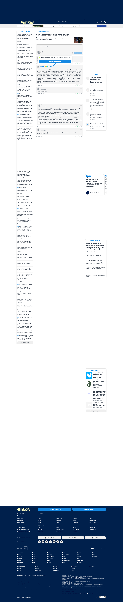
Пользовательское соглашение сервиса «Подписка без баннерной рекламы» (78, 593)
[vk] (43, 541)
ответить (40, 85)
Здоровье (40, 531)
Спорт (90, 518)
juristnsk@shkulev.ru (50, 585)
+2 (77, 93)
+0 (77, 63)
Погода (51, 18)
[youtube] (61, 541)
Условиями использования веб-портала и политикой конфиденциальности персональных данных (82, 584)
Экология (91, 525)
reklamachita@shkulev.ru (87, 576)
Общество (75, 516)
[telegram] (39, 541)
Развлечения (76, 529)
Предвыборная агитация (23, 529)
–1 (81, 93)
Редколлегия (86, 18)
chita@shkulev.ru (33, 584)
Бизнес (39, 518)
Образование (59, 531)
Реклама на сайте (21, 516)
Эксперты (93, 18)
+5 (77, 85)
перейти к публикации (44, 31)
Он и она (75, 518)
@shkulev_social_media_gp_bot (77, 577)
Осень (74, 520)
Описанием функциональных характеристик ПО (72, 583)
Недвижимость (29, 18)
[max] (54, 541)
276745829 (42, 66)
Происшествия (76, 525)
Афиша (65, 18)
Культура (58, 520)
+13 (77, 136)
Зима (57, 516)
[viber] (50, 541)
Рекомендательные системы (68, 591)
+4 (77, 126)
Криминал (59, 518)
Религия (75, 531)
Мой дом (58, 525)
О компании (20, 520)
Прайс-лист (20, 518)
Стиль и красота (93, 520)
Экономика (92, 527)
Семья (90, 516)
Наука (57, 527)
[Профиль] (104, 22)
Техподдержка (21, 527)
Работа (74, 527)
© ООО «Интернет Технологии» (24, 597)
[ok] (46, 541)
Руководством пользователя (68, 582)
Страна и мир (92, 522)
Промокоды (37, 18)
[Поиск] (98, 22)
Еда (39, 527)
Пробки (105, 18)
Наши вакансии (21, 525)
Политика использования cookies (69, 589)
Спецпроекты (92, 529)
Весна (39, 520)
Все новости (20, 18)
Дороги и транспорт (43, 525)
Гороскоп (71, 18)
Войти (42, 52)
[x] (57, 541)
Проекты (99, 18)
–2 (81, 85)
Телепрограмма (58, 18)
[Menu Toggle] (18, 22)
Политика (75, 522)
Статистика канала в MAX (23, 531)
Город (39, 522)
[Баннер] (38, 26)
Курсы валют (78, 18)
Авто (39, 516)
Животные (40, 529)
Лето (57, 522)
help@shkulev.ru (27, 586)
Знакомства (45, 18)
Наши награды (21, 522)
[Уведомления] (101, 22)
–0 (81, 63)
